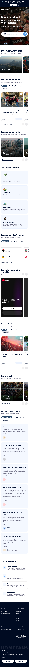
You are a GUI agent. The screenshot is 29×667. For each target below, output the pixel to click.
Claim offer (13, 5)
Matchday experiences (6, 629)
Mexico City (18, 620)
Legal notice (4, 616)
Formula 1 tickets (5, 631)
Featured (4, 85)
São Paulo (18, 618)
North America (10, 244)
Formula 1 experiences (19, 417)
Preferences (4, 664)
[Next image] (22, 100)
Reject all (8, 661)
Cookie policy (24, 664)
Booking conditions (5, 613)
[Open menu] (26, 9)
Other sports (5, 420)
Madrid (17, 623)
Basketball (4, 88)
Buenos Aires (18, 611)
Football (11, 85)
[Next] (26, 124)
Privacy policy (4, 611)
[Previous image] (3, 100)
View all (4, 329)
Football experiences (6, 417)
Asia (3, 244)
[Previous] (23, 124)
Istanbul (17, 613)
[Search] (25, 34)
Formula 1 (17, 85)
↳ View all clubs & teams (6, 262)
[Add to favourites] (21, 94)
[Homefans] (5, 9)
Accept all (21, 661)
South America (14, 241)
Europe (21, 241)
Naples (17, 616)
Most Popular (5, 241)
